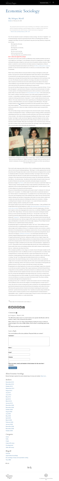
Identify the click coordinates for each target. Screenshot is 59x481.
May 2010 (8, 397)
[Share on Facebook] (9, 307)
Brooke (10, 20)
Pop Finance (20, 182)
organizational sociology (12, 455)
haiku (7, 439)
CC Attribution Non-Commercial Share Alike (46, 479)
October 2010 (9, 386)
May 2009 (8, 416)
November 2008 (10, 428)
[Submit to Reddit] (20, 307)
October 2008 (9, 430)
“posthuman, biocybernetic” (24, 233)
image (7, 441)
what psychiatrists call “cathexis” (33, 92)
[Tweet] (12, 307)
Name (10, 347)
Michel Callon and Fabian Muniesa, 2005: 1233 (20, 31)
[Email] (23, 307)
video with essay (10, 447)
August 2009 (9, 411)
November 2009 (10, 407)
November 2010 (10, 384)
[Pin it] (18, 307)
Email (10, 352)
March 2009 (9, 420)
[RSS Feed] (28, 467)
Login (7, 463)
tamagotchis (16, 217)
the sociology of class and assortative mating (17, 457)
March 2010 (9, 401)
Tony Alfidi (8, 459)
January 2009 (9, 424)
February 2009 (9, 422)
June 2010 (8, 394)
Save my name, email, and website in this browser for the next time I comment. (26, 364)
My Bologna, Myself (16, 18)
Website (10, 357)
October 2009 (9, 409)
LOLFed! (8, 453)
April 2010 (8, 399)
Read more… (44, 376)
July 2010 (8, 392)
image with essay (10, 443)
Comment (11, 335)
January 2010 (9, 403)
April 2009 (8, 418)
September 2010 (10, 388)
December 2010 (10, 382)
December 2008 (10, 426)
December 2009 (10, 405)
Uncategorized (9, 445)
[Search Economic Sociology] (31, 467)
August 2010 (9, 390)
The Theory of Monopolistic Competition (42, 65)
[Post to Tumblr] (15, 307)
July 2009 (8, 413)
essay (7, 436)
